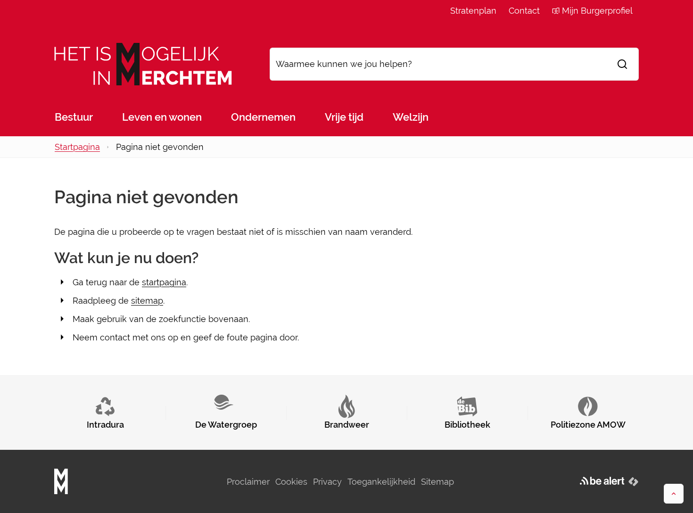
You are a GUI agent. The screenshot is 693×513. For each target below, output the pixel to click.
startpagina (164, 282)
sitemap (147, 301)
